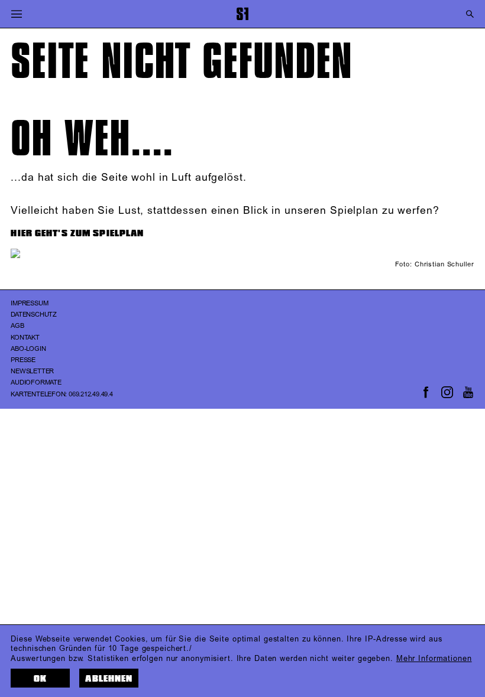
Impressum (29, 303)
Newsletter (32, 371)
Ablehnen (108, 678)
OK (40, 678)
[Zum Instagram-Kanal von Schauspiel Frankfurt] (447, 392)
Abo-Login (28, 349)
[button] (16, 14)
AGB (17, 326)
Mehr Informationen (434, 658)
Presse (23, 360)
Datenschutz (34, 315)
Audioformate (36, 383)
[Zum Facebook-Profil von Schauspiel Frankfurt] (426, 392)
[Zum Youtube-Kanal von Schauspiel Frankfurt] (468, 392)
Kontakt (25, 338)
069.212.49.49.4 (91, 394)
